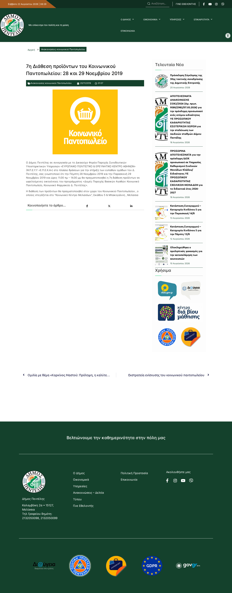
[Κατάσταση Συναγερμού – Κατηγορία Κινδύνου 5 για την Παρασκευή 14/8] (161, 212)
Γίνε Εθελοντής (83, 505)
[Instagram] (216, 4)
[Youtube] (210, 4)
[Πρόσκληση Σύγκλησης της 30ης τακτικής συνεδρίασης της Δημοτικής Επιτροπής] (161, 81)
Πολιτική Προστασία (134, 473)
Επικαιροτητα (201, 19)
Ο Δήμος (79, 473)
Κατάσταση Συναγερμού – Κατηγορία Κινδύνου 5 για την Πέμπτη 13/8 (185, 230)
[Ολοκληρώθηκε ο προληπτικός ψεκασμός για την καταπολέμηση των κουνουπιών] (161, 255)
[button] (228, 36)
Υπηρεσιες (175, 19)
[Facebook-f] (203, 4)
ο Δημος (126, 19)
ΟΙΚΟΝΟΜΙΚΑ (150, 19)
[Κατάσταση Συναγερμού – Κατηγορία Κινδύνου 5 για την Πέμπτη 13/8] (161, 233)
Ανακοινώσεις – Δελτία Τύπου (88, 496)
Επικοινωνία (129, 479)
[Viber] (222, 4)
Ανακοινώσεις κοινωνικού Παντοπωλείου (51, 83)
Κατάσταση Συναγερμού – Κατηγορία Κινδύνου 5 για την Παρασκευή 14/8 (185, 209)
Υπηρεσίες (80, 486)
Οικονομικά (81, 479)
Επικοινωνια (128, 30)
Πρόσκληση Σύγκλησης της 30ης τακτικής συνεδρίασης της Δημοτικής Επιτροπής (186, 78)
